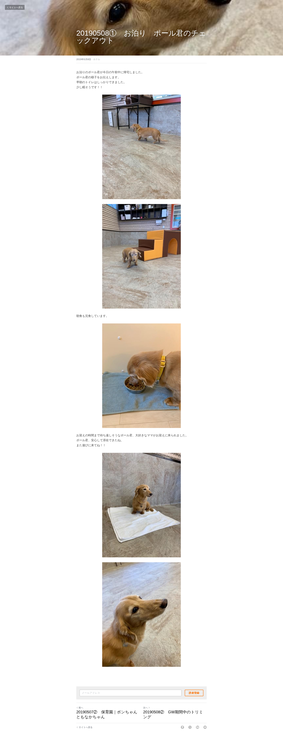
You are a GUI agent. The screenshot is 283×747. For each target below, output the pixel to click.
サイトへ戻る (16, 7)
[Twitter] (190, 727)
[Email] (205, 727)
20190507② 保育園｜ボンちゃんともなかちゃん (106, 714)
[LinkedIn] (197, 727)
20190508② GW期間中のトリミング (173, 714)
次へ (145, 707)
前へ (81, 707)
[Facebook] (182, 727)
